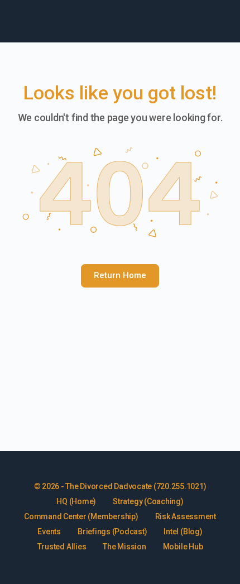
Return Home (120, 275)
